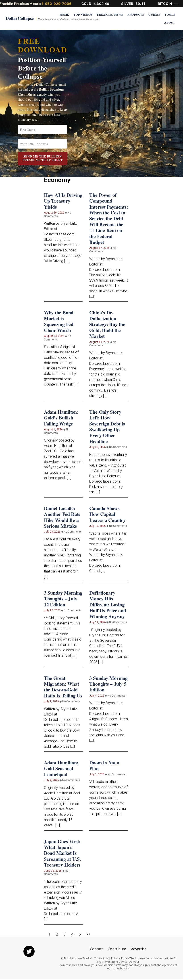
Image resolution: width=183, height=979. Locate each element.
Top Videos (83, 14)
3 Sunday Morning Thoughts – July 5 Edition (108, 683)
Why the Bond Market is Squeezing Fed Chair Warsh (58, 321)
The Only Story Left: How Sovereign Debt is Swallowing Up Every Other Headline (107, 426)
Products (135, 14)
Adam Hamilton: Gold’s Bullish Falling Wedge (61, 417)
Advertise (139, 948)
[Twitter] (29, 951)
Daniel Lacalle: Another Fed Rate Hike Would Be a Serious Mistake (62, 516)
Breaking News (110, 14)
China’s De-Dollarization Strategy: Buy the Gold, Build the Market (107, 324)
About (169, 22)
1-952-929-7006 (56, 4)
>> (88, 934)
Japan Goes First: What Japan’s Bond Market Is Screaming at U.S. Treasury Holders (62, 853)
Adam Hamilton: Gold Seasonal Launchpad (61, 768)
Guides (154, 14)
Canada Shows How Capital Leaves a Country (107, 514)
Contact (96, 948)
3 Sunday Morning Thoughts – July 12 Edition (63, 598)
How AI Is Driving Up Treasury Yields (63, 200)
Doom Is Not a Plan (104, 765)
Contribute (117, 948)
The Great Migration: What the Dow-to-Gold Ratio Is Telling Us (63, 686)
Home (64, 14)
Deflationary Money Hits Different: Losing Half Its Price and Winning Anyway (107, 604)
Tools (169, 14)
